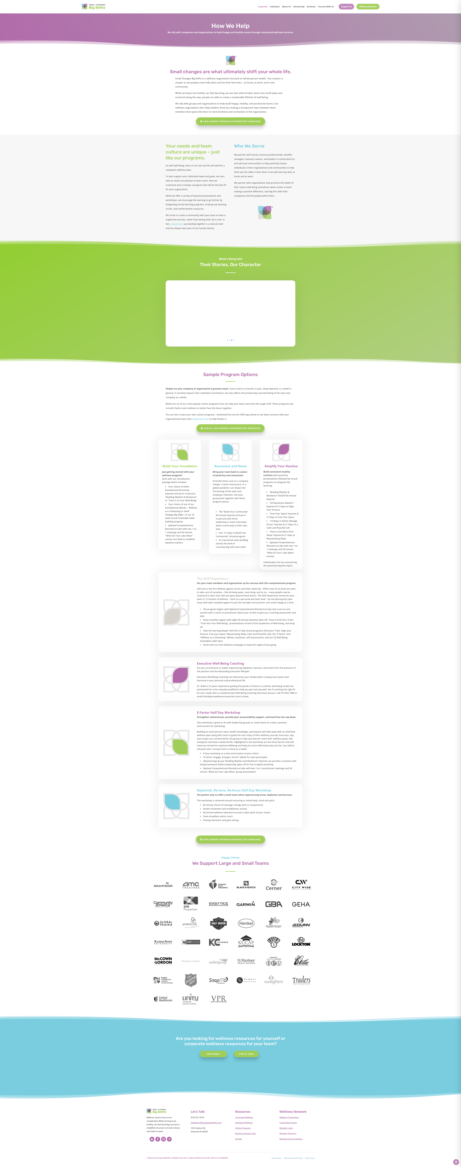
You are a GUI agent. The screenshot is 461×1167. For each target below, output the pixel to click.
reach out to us (200, 418)
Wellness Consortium (289, 1117)
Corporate (262, 6)
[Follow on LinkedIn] (152, 1139)
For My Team (246, 1054)
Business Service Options (291, 1139)
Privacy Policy (276, 1158)
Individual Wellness (244, 1122)
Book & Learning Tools (245, 1133)
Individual (275, 6)
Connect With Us (326, 6)
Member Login (286, 1128)
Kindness (311, 6)
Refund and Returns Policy (293, 1158)
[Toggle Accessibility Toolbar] (456, 1162)
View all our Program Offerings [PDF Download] (232, 428)
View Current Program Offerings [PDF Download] (232, 121)
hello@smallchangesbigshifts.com (206, 1122)
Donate (238, 1139)
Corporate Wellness (244, 1117)
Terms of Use (310, 1158)
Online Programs (243, 1128)
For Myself (213, 1054)
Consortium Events (288, 1122)
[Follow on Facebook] (157, 1139)
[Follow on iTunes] (169, 1139)
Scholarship (298, 6)
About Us (286, 6)
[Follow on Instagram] (163, 1139)
